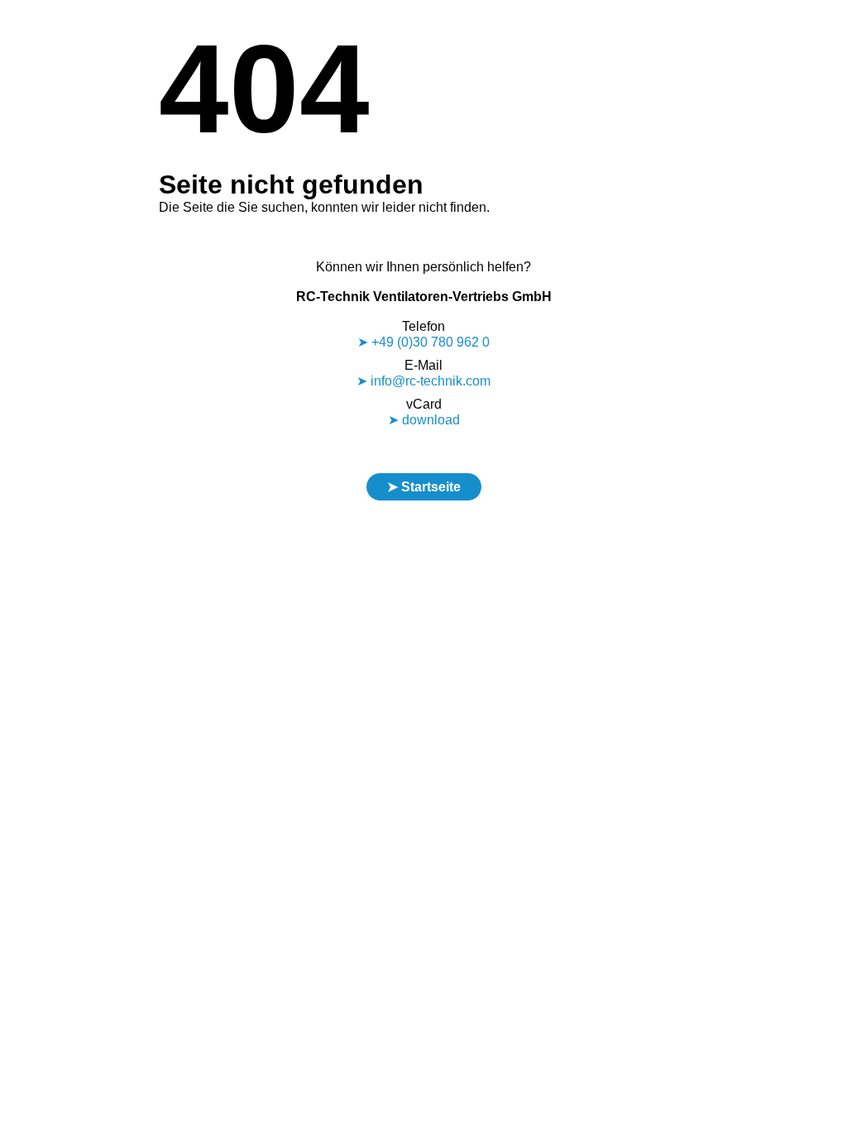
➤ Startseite (424, 487)
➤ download (424, 420)
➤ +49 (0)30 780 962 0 (423, 342)
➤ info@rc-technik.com (423, 381)
